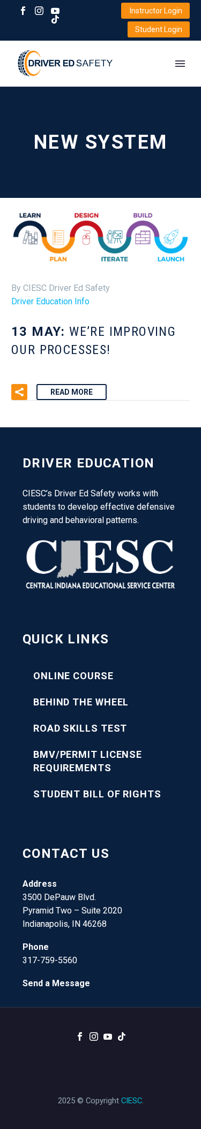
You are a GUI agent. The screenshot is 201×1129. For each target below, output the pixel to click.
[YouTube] (55, 10)
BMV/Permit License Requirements (87, 761)
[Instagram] (39, 10)
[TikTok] (55, 19)
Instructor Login (156, 10)
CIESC (131, 1100)
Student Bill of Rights (97, 794)
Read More (71, 392)
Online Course (73, 675)
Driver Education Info (50, 301)
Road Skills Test (80, 728)
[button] (19, 392)
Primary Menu (180, 64)
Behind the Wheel (81, 702)
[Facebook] (23, 10)
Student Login (158, 29)
